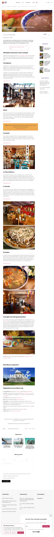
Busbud (17, 399)
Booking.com (19, 391)
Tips (22, 2)
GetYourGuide (25, 393)
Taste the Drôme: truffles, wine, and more (47, 70)
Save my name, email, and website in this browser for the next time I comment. (16, 473)
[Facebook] (45, 29)
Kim (5, 29)
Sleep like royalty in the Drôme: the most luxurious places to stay (47, 56)
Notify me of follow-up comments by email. (10, 475)
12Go (23, 399)
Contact (33, 2)
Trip (23, 409)
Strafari (41, 91)
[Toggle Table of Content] (18, 49)
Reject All (14, 532)
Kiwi (26, 409)
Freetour (20, 394)
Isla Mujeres (23, 55)
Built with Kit (36, 532)
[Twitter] (46, 29)
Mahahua (27, 55)
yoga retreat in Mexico (16, 410)
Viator (4, 394)
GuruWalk (25, 394)
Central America (14, 6)
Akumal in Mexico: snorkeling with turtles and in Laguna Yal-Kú (29, 447)
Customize (7, 532)
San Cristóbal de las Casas (13, 428)
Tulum (19, 55)
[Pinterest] (48, 29)
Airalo (20, 404)
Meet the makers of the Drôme (7, 498)
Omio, (20, 399)
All (5, 6)
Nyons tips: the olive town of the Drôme (9, 511)
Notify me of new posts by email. (9, 478)
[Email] (49, 29)
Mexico (19, 6)
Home (3, 6)
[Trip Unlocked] (4, 2)
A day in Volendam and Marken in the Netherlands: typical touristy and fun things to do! (27, 499)
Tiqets (30, 393)
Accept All (21, 532)
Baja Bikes (6, 395)
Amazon (30, 401)
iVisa (30, 406)
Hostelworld (30, 391)
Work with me (28, 2)
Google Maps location (7, 80)
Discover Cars (19, 397)
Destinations (18, 2)
